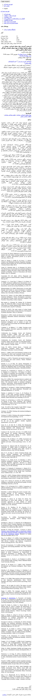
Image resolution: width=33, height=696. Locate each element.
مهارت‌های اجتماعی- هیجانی (23, 115)
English (6, 8)
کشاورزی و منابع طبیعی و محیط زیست (14, 18)
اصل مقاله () (25, 55)
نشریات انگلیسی (8, 20)
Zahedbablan (12, 598)
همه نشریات (7, 14)
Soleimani (3, 598)
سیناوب (4, 694)
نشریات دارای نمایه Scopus (11, 23)
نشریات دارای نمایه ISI (10, 21)
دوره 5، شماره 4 (22, 54)
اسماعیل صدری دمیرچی (24, 61)
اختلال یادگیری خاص (25, 116)
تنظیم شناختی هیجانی (10, 115)
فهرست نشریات (8, 4)
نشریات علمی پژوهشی (10, 15)
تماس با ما (6, 6)
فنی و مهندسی (8, 17)
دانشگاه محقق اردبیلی (9, 29)
